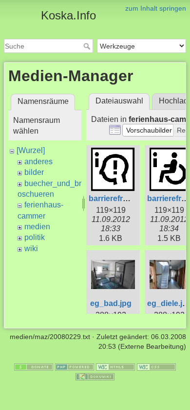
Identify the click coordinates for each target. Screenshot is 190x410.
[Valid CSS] (156, 367)
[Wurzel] (31, 150)
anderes (38, 161)
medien (37, 226)
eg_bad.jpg (111, 303)
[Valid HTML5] (115, 367)
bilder (34, 172)
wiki (31, 248)
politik (34, 237)
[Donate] (33, 367)
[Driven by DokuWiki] (95, 376)
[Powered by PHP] (74, 367)
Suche (88, 46)
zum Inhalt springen (155, 8)
